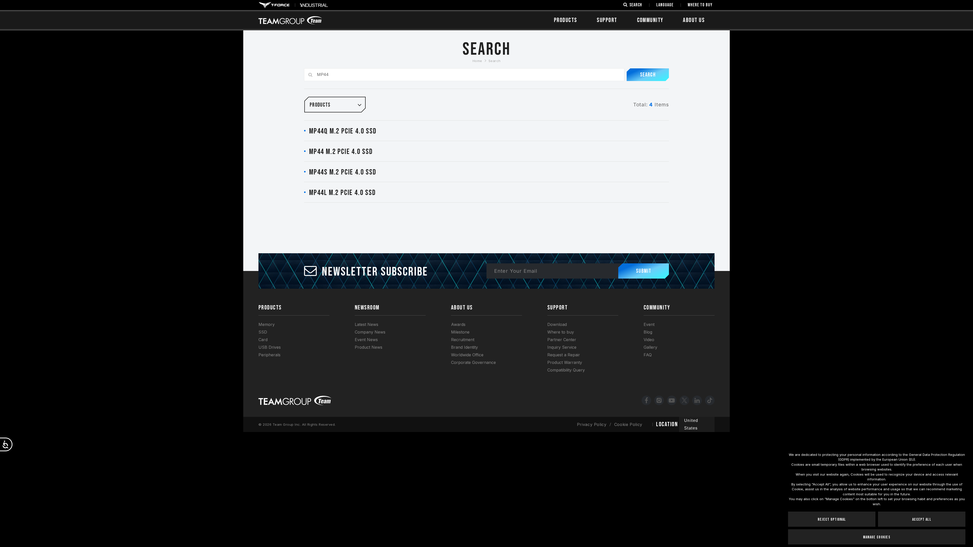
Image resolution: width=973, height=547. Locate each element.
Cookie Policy (628, 424)
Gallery (650, 347)
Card (263, 339)
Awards (458, 324)
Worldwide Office (467, 354)
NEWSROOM (367, 307)
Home (477, 61)
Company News (370, 332)
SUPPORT (607, 20)
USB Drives (269, 347)
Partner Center (561, 339)
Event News (366, 339)
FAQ (648, 354)
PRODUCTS (270, 307)
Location (667, 424)
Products (565, 20)
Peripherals (269, 354)
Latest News (366, 324)
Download (557, 324)
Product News (368, 347)
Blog (648, 332)
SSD (262, 332)
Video (649, 339)
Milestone (460, 332)
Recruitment (462, 339)
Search (495, 61)
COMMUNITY (650, 20)
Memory (266, 324)
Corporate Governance (473, 362)
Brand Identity (464, 347)
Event (649, 324)
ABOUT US (694, 20)
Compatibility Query (566, 370)
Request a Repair (563, 354)
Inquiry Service (561, 347)
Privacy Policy (592, 424)
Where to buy (560, 332)
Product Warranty (564, 362)
